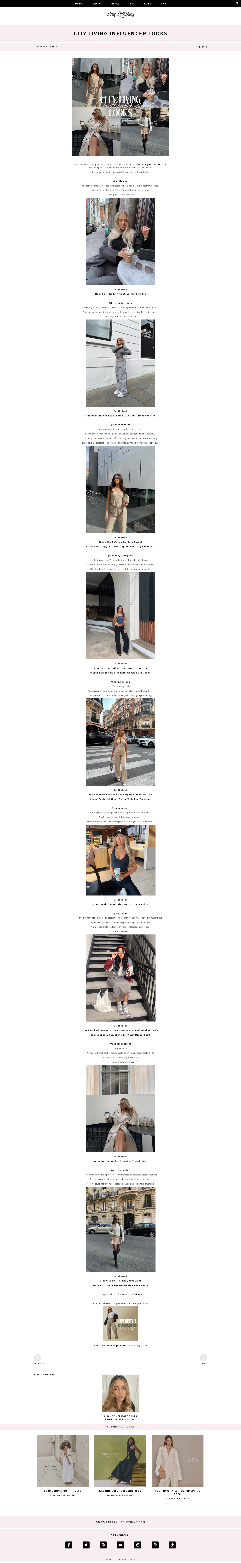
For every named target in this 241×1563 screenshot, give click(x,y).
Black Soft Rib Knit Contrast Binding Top (120, 293)
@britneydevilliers (120, 302)
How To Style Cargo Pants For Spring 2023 (120, 1345)
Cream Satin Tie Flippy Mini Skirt (120, 1280)
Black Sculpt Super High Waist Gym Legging (120, 904)
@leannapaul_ (120, 808)
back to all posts (46, 47)
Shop (163, 3)
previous (37, 1364)
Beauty (96, 3)
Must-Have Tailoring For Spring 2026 (177, 1492)
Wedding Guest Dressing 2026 (120, 1490)
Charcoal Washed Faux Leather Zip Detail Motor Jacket (120, 415)
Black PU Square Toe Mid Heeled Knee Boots (120, 1285)
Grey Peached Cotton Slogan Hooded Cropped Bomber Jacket (121, 1030)
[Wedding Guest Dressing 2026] (120, 1461)
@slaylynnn (120, 913)
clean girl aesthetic (151, 164)
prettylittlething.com (125, 1522)
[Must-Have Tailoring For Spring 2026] (177, 1461)
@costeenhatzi (120, 424)
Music (132, 3)
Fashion (79, 3)
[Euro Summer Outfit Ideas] (63, 1461)
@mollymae (120, 181)
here (132, 1061)
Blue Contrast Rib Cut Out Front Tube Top (120, 668)
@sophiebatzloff (120, 1043)
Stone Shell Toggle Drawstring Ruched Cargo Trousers (120, 546)
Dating (147, 3)
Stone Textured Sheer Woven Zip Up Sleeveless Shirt (120, 794)
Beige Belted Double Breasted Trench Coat (120, 1161)
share (203, 47)
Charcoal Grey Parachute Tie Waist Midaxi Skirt (120, 1034)
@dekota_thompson (120, 555)
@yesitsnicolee (120, 1170)
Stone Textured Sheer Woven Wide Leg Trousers (120, 799)
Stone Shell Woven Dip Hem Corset (120, 542)
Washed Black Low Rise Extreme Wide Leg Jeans (120, 672)
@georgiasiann (120, 681)
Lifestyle (114, 3)
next (204, 1364)
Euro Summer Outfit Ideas (62, 1490)
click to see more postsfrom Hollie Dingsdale (120, 1418)
